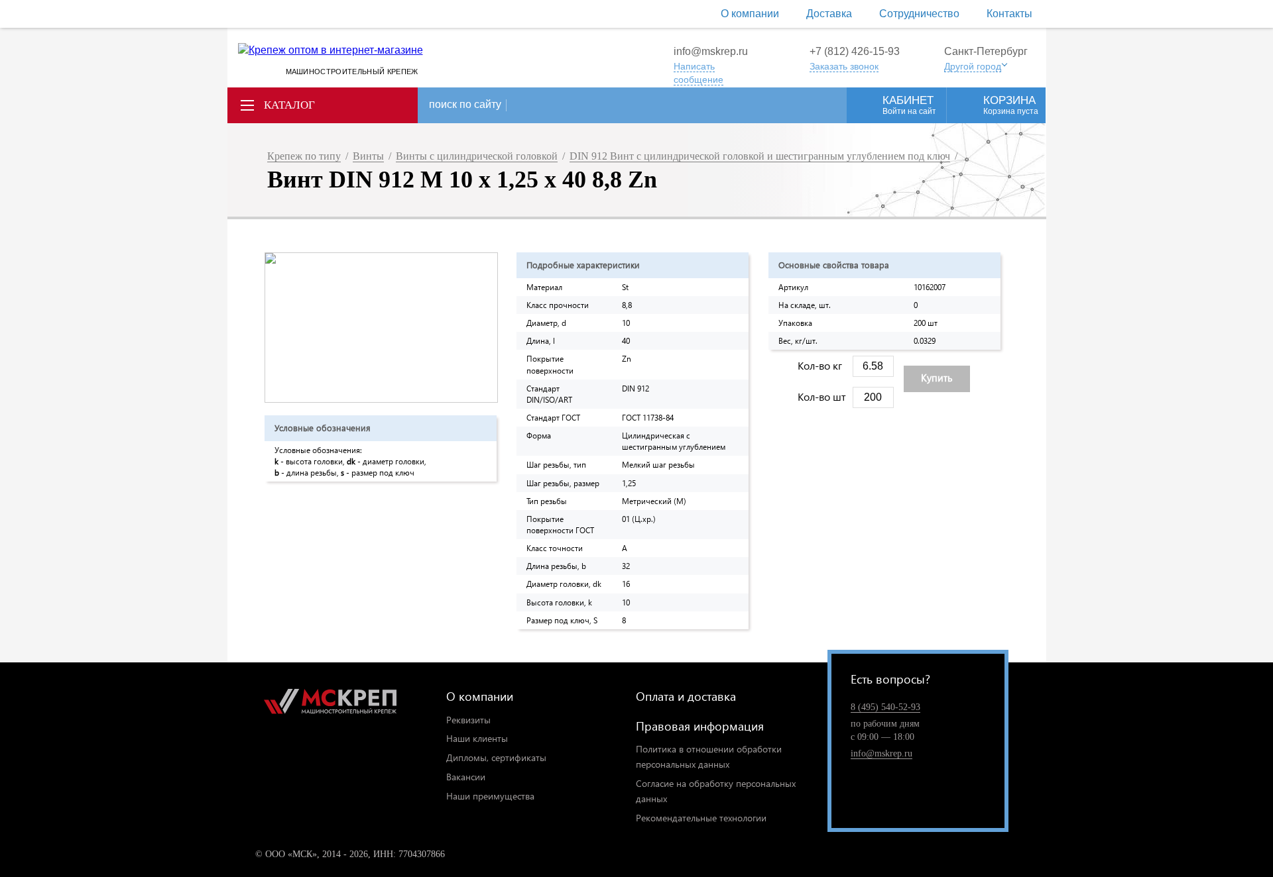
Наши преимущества (490, 796)
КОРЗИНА (1010, 105)
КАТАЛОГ (289, 105)
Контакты (1009, 13)
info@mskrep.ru (711, 51)
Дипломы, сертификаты (496, 757)
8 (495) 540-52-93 (885, 707)
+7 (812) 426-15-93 (855, 51)
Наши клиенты (477, 738)
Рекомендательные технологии (701, 817)
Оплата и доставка (686, 696)
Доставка (829, 13)
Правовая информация (700, 725)
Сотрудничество (919, 13)
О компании (750, 13)
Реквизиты (468, 719)
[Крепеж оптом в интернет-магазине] (330, 704)
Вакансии (465, 776)
